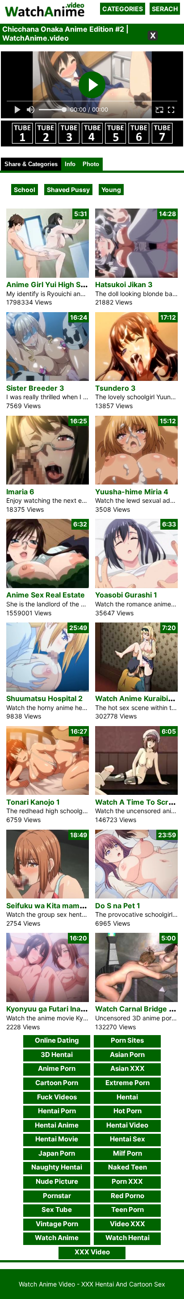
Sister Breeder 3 (35, 388)
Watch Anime (57, 1237)
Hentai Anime (57, 1125)
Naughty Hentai (56, 1167)
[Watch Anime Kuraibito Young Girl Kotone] (136, 689)
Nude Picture (57, 1181)
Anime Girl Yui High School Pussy (64, 284)
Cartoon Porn (56, 1082)
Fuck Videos (57, 1097)
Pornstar (57, 1195)
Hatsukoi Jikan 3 (124, 284)
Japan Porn (56, 1153)
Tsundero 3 (115, 388)
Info (70, 164)
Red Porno (127, 1195)
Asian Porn (127, 1054)
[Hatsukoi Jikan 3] (136, 275)
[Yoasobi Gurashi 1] (136, 585)
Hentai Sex (127, 1139)
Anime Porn (56, 1068)
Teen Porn (127, 1209)
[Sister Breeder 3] (47, 378)
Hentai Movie (56, 1139)
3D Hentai (57, 1054)
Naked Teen (127, 1167)
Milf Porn (127, 1153)
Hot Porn (127, 1111)
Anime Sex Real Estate (45, 594)
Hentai (127, 1097)
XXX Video (92, 1252)
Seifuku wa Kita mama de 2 (53, 905)
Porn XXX (127, 1181)
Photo (91, 164)
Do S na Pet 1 (117, 905)
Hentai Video (127, 1125)
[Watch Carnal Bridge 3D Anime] (136, 999)
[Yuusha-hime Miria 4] (136, 482)
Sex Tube (57, 1209)
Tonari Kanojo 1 (33, 802)
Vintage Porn (57, 1224)
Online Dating (57, 1040)
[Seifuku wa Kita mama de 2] (47, 896)
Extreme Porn (127, 1082)
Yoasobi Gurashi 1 (126, 594)
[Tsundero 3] (136, 378)
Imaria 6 (20, 491)
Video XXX (127, 1224)
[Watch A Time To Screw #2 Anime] (136, 792)
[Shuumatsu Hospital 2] (47, 689)
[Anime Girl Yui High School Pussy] (47, 275)
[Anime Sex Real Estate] (47, 585)
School (24, 189)
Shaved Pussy (68, 189)
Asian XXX (127, 1068)
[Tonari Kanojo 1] (47, 792)
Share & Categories (31, 164)
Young (111, 189)
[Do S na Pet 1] (136, 896)
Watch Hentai (127, 1237)
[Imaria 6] (47, 482)
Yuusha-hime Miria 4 (131, 491)
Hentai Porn (57, 1111)
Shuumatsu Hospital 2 (44, 698)
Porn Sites (127, 1040)
